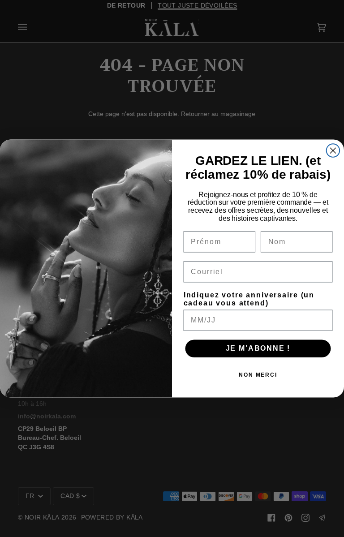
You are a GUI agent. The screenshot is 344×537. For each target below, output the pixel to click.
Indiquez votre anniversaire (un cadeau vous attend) (249, 298)
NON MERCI (258, 375)
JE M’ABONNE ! (258, 348)
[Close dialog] (333, 150)
